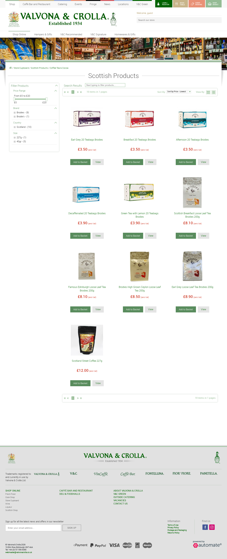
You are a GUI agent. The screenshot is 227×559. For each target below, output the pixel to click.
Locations (123, 4)
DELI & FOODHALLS (69, 493)
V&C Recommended (71, 34)
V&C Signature (98, 34)
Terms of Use (173, 525)
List (214, 92)
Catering (62, 4)
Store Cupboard (21, 67)
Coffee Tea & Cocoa (59, 67)
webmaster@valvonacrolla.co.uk (18, 552)
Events (78, 4)
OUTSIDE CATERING (124, 497)
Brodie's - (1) (23, 116)
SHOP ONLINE (12, 490)
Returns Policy (173, 532)
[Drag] (14, 99)
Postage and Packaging (177, 530)
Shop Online (19, 34)
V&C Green (142, 4)
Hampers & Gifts (43, 34)
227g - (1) (21, 137)
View (98, 162)
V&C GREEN (120, 493)
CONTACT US (121, 503)
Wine (7, 503)
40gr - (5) (21, 141)
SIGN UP (71, 527)
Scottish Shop (11, 510)
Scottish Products (39, 67)
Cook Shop (10, 497)
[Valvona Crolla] (10, 68)
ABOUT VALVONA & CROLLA (128, 490)
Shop (12, 4)
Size (15, 133)
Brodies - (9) (23, 112)
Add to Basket (80, 162)
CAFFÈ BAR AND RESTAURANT (76, 490)
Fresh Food (10, 494)
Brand (16, 108)
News (107, 4)
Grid (208, 92)
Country (17, 122)
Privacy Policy (173, 527)
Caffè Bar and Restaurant (36, 4)
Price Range (19, 90)
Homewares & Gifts (125, 34)
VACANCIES (120, 500)
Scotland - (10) (24, 126)
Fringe (93, 4)
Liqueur (8, 507)
